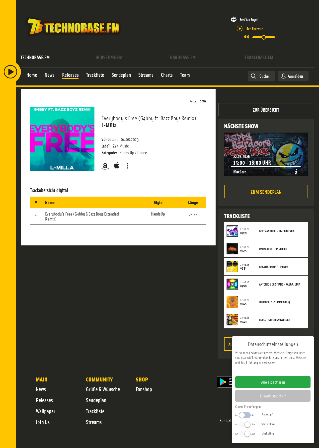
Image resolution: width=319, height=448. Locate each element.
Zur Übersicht (266, 109)
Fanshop (144, 389)
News (41, 389)
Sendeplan (96, 400)
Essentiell (267, 414)
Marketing (267, 433)
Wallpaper (45, 411)
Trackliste (95, 411)
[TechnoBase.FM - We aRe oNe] (73, 38)
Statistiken (268, 424)
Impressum (257, 370)
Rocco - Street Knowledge (274, 320)
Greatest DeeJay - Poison (273, 267)
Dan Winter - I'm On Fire (273, 249)
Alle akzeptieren (273, 381)
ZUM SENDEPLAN (266, 191)
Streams (94, 422)
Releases (44, 400)
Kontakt (226, 420)
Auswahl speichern (273, 395)
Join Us (43, 422)
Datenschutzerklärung (281, 370)
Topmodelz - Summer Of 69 (275, 302)
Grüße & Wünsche (103, 389)
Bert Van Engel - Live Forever (276, 231)
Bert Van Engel (248, 19)
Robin (202, 100)
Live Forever (254, 28)
